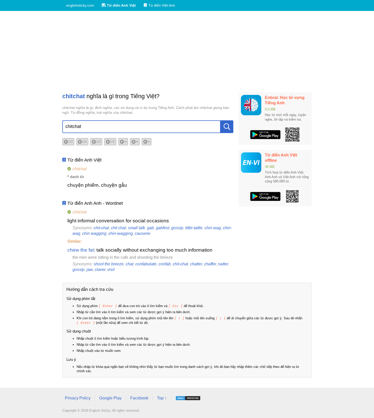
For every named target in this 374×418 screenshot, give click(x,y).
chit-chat (101, 228)
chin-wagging (120, 233)
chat (129, 264)
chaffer (210, 264)
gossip (177, 228)
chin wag (213, 228)
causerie (142, 233)
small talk (136, 228)
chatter (196, 264)
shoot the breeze (109, 264)
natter (223, 264)
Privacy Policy (78, 398)
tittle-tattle (194, 228)
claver (100, 269)
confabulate (145, 264)
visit (110, 269)
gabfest (162, 228)
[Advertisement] (187, 51)
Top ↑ (162, 398)
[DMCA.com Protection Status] (188, 398)
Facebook (139, 398)
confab (165, 264)
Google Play (110, 398)
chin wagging (94, 233)
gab (150, 228)
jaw (90, 269)
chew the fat (80, 250)
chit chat (118, 228)
